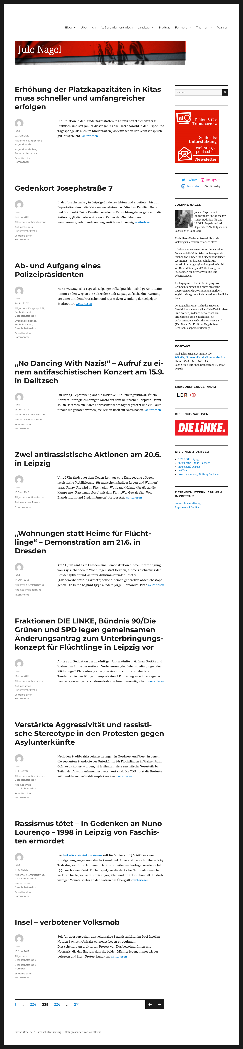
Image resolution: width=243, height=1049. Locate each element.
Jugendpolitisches (25, 149)
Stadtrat (164, 27)
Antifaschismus (37, 222)
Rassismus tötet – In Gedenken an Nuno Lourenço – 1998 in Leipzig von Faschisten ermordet (88, 832)
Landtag (144, 27)
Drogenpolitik (36, 308)
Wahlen (222, 27)
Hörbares (20, 968)
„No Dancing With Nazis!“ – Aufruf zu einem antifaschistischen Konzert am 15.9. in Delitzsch (89, 372)
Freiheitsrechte (23, 312)
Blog (68, 27)
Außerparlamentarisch (117, 27)
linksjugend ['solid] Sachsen (194, 463)
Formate (181, 27)
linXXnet (183, 470)
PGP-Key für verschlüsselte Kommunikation (200, 357)
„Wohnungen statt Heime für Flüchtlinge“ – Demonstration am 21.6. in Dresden (83, 542)
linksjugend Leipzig (189, 466)
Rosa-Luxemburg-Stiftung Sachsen (198, 474)
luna (17, 130)
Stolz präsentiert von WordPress (83, 1032)
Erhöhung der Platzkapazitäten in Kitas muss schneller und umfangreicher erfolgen (88, 98)
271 (78, 1004)
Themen (202, 27)
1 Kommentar (22, 594)
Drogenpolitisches (25, 320)
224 (34, 1004)
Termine (38, 419)
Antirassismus (36, 497)
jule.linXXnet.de (24, 1032)
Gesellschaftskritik (25, 315)
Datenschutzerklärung (187, 503)
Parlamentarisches (26, 153)
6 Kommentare (23, 507)
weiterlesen (90, 136)
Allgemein (21, 140)
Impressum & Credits (187, 507)
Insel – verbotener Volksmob (67, 922)
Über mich (88, 27)
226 (58, 1004)
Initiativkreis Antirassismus (82, 855)
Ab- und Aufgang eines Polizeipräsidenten (58, 270)
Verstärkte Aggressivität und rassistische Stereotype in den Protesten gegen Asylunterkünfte (89, 733)
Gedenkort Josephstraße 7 (64, 188)
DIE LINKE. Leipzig (188, 459)
